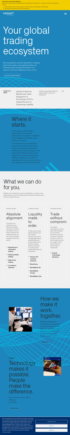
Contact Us (45, 342)
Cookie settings (51, 421)
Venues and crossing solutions (34, 259)
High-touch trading (12, 261)
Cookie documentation (6, 432)
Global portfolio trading (13, 256)
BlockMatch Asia (35, 276)
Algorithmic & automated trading (13, 249)
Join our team (14, 408)
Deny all (51, 425)
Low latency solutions (12, 266)
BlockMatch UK (35, 267)
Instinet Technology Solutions (56, 255)
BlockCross (34, 264)
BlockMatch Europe (34, 272)
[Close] (66, 2)
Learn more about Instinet (12, 75)
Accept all (51, 430)
